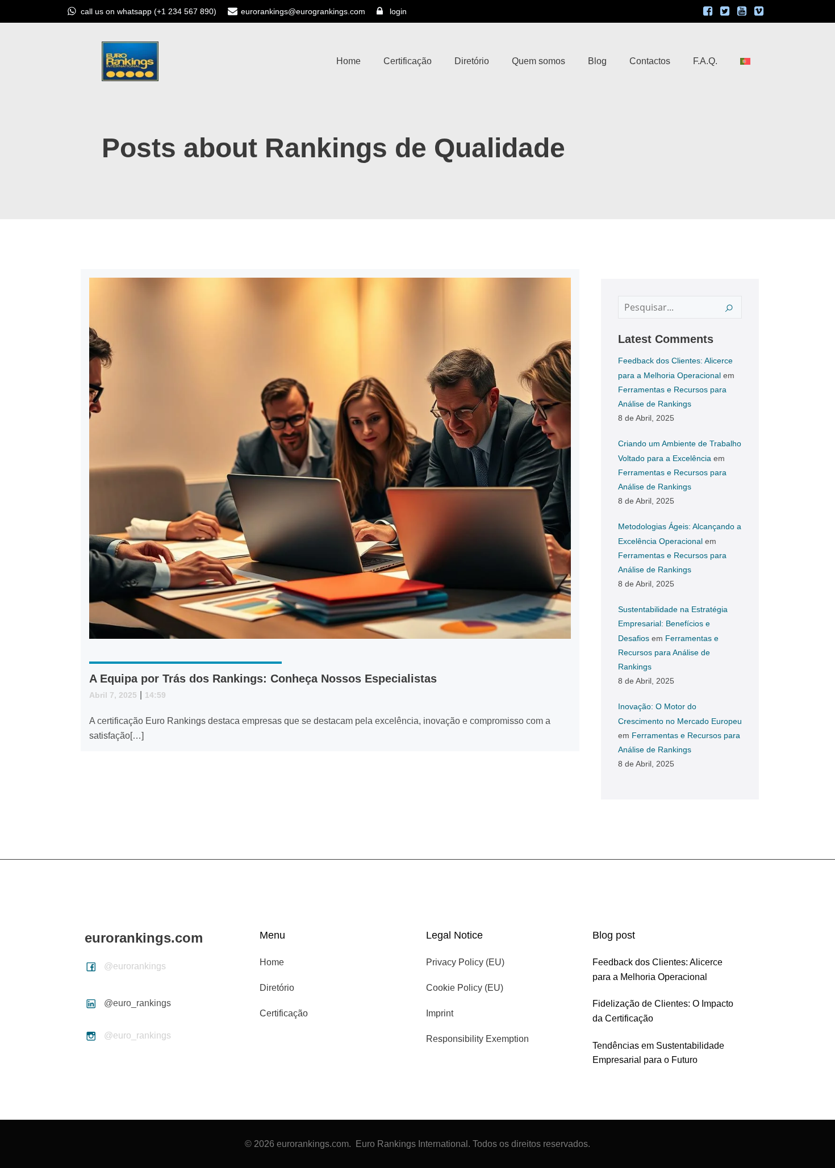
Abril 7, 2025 (113, 695)
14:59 (155, 695)
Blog (597, 61)
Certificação (407, 61)
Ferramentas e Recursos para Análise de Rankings (668, 652)
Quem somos (538, 61)
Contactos (649, 61)
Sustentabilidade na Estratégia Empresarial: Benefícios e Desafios (673, 623)
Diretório (471, 61)
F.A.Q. (705, 61)
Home (348, 61)
